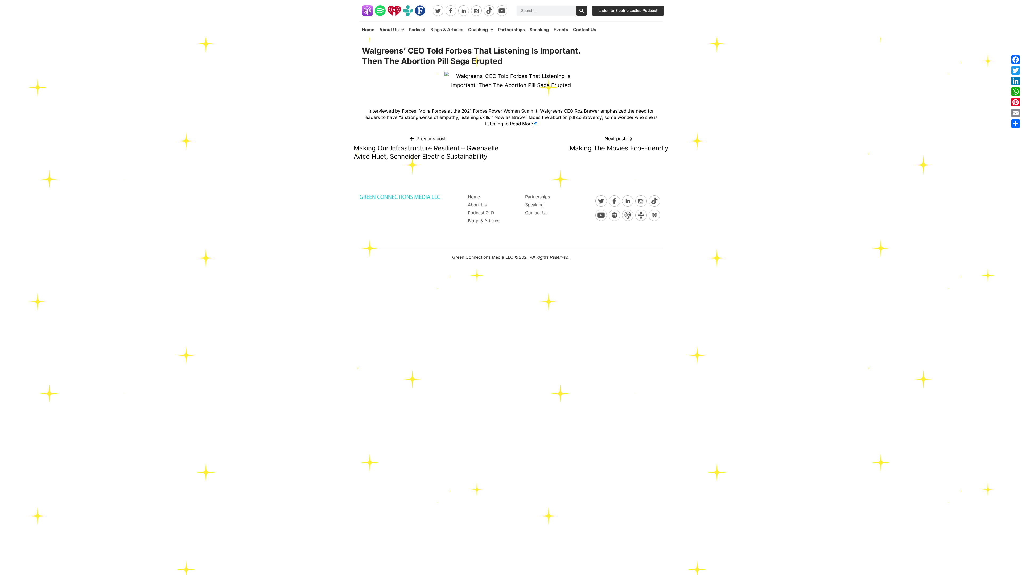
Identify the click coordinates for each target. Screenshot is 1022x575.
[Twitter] (1015, 70)
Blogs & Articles (446, 29)
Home (368, 29)
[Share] (1015, 123)
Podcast (417, 29)
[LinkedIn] (1015, 81)
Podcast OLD (481, 212)
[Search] (581, 11)
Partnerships (511, 29)
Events (561, 29)
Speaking (539, 29)
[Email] (1015, 113)
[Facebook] (1015, 59)
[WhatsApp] (1015, 91)
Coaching (478, 29)
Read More (521, 123)
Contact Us (584, 29)
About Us (389, 29)
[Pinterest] (1015, 102)
